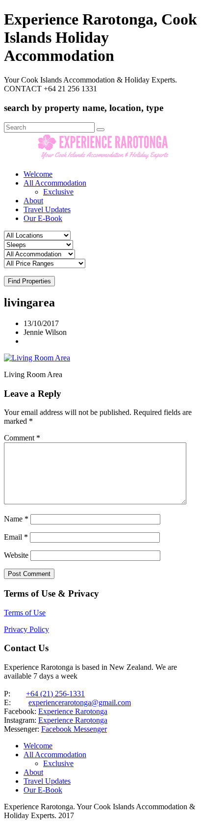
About (33, 200)
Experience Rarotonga (72, 711)
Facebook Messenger (74, 729)
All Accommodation (55, 183)
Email (16, 537)
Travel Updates (47, 209)
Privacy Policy (26, 629)
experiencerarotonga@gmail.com (79, 702)
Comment (22, 438)
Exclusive (58, 192)
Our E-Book (43, 218)
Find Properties (29, 281)
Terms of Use (25, 612)
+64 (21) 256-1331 (55, 693)
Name (16, 519)
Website (16, 555)
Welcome (38, 174)
